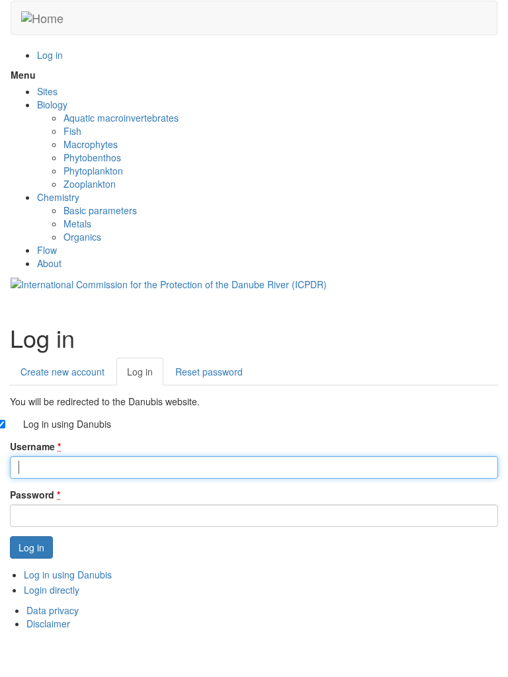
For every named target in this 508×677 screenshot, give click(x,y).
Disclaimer (48, 623)
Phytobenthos (92, 157)
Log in (50, 54)
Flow (47, 250)
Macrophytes (91, 144)
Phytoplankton (93, 170)
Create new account (63, 371)
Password (35, 494)
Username (35, 446)
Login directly (51, 589)
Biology (52, 104)
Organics (82, 236)
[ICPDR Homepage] (169, 283)
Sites (47, 91)
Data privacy (52, 610)
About (49, 263)
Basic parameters (100, 210)
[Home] (42, 17)
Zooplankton (90, 183)
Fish (72, 131)
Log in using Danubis (67, 423)
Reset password (209, 371)
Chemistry (58, 197)
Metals (77, 223)
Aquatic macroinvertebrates (121, 117)
